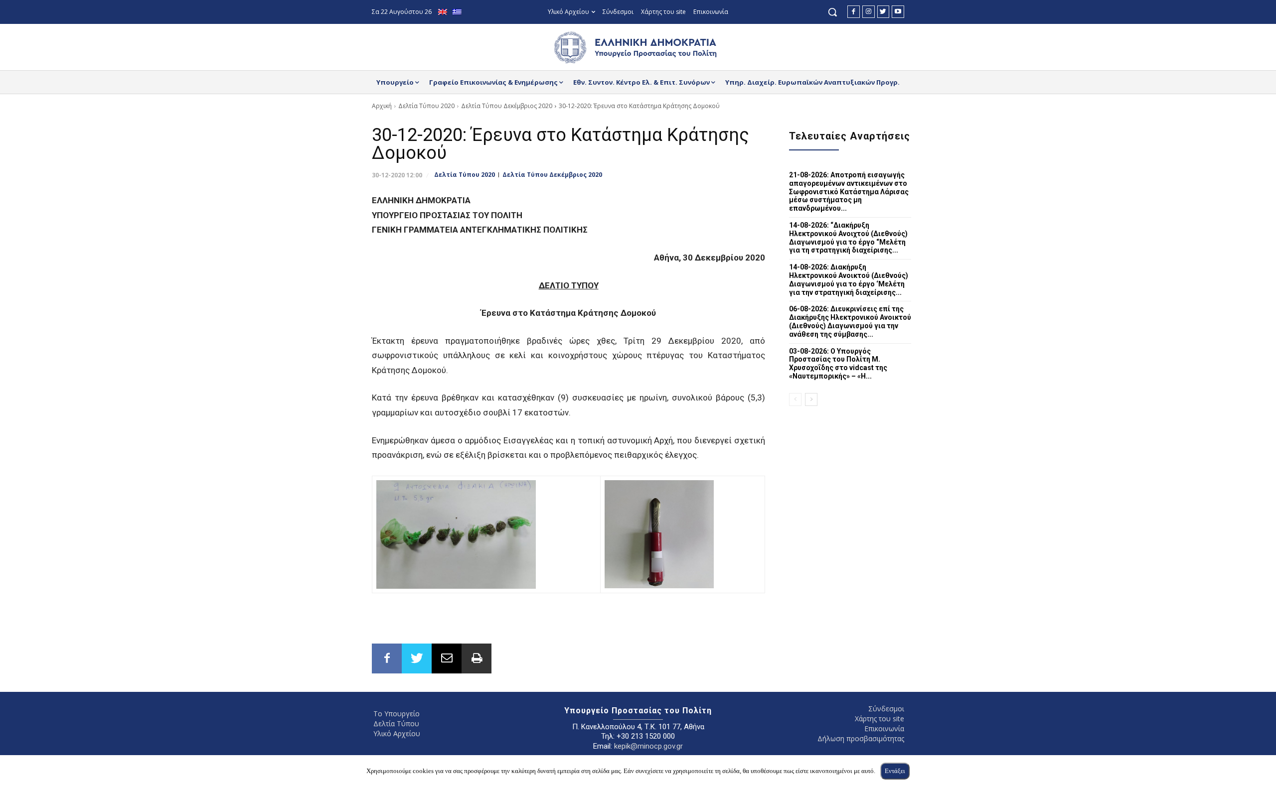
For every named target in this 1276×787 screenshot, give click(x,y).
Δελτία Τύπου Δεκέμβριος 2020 (506, 106)
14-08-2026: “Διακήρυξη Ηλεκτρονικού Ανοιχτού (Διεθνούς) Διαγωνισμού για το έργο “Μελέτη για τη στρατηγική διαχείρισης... (848, 237)
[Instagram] (868, 11)
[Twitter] (883, 11)
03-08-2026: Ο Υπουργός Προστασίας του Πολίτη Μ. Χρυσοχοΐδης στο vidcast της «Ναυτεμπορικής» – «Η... (838, 363)
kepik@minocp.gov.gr (648, 746)
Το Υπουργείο (396, 713)
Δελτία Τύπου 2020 (426, 106)
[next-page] (811, 399)
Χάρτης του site (879, 718)
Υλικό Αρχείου (396, 733)
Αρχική (382, 106)
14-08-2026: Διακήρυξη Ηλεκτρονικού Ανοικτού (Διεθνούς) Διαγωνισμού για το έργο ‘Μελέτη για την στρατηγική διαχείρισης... (848, 279)
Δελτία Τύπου (396, 723)
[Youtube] (898, 11)
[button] (832, 12)
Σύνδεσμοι (886, 708)
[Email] (447, 658)
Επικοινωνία (884, 728)
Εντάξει (895, 771)
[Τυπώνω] (476, 658)
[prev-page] (795, 399)
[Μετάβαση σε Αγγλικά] (444, 12)
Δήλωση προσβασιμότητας (860, 738)
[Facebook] (853, 11)
